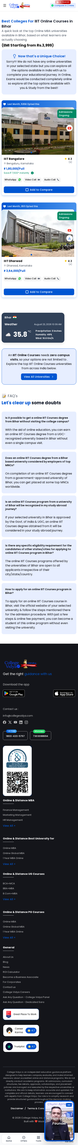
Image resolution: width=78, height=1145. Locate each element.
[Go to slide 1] (31, 152)
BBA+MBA (8, 888)
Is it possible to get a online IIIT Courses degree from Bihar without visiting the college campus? (37, 419)
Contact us (9, 987)
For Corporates (12, 982)
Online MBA (9, 848)
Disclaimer (17, 1108)
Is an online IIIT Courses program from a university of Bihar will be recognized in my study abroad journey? (38, 505)
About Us (8, 957)
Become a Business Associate (20, 977)
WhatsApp (10, 179)
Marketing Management (17, 815)
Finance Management (16, 810)
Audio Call (50, 179)
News (6, 967)
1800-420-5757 (15, 736)
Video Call (30, 179)
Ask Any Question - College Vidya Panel (26, 997)
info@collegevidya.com (18, 716)
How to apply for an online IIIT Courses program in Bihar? (38, 591)
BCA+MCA (9, 883)
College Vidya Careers (16, 992)
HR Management (13, 820)
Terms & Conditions (39, 1108)
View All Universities (37, 377)
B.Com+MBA (10, 893)
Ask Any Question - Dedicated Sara (23, 1002)
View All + (9, 826)
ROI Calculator (11, 972)
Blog (5, 962)
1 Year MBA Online (13, 858)
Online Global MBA (13, 853)
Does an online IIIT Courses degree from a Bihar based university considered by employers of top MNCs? (38, 461)
